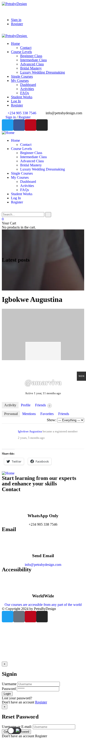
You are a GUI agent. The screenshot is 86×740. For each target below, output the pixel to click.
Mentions (29, 414)
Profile (26, 405)
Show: (51, 420)
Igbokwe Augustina (30, 431)
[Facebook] (19, 125)
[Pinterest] (30, 125)
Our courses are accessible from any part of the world (43, 605)
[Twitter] (7, 125)
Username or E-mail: (17, 727)
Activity (10, 405)
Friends (42, 405)
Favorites (47, 414)
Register (41, 702)
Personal (11, 414)
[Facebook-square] (19, 616)
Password (9, 689)
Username (9, 684)
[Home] (8, 133)
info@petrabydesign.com (43, 565)
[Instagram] (42, 125)
